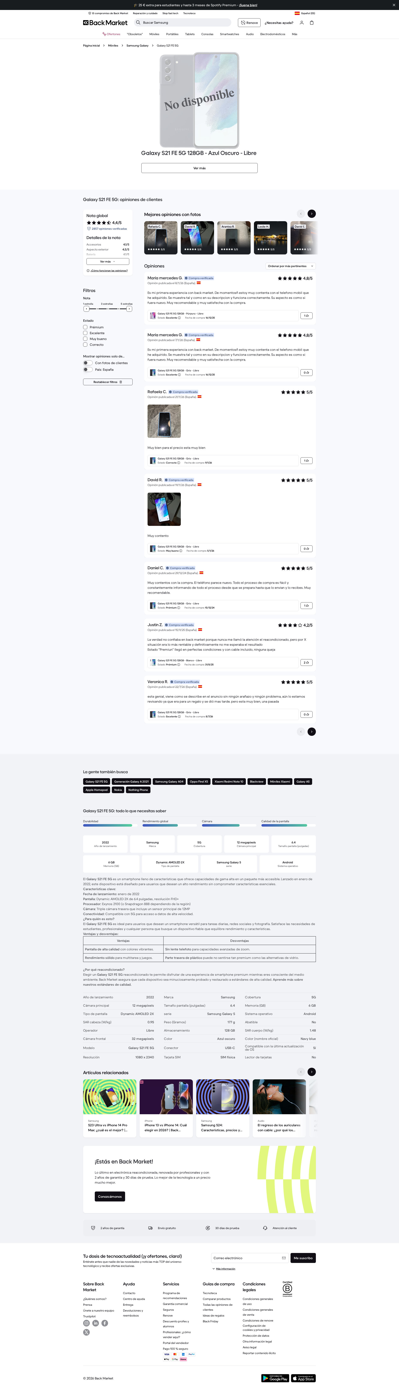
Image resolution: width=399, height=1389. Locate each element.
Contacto (129, 1293)
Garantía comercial (175, 1304)
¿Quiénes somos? (94, 1299)
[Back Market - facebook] (104, 1323)
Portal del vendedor (176, 1343)
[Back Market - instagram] (86, 1323)
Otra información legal (257, 1341)
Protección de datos (256, 1335)
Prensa (87, 1305)
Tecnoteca (210, 1293)
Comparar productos (217, 1299)
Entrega (128, 1305)
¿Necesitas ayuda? (279, 23)
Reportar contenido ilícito (259, 1353)
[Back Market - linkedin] (95, 1323)
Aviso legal (249, 1347)
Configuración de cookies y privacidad (256, 1328)
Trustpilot (89, 1316)
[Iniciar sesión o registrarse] (302, 22)
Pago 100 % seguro (175, 1349)
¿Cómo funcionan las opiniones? (109, 270)
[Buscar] (138, 22)
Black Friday (210, 1321)
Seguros (168, 1310)
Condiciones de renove (258, 1320)
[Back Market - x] (86, 1332)
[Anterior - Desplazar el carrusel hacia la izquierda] (301, 214)
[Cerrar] (394, 5)
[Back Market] (105, 22)
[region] (230, 239)
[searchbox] (186, 22)
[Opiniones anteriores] (301, 732)
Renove (168, 1315)
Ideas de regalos (213, 1315)
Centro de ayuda (134, 1299)
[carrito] (312, 22)
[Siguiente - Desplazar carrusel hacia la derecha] (312, 214)
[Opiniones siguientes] (312, 732)
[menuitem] (154, 34)
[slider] (86, 309)
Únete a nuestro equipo (98, 1310)
